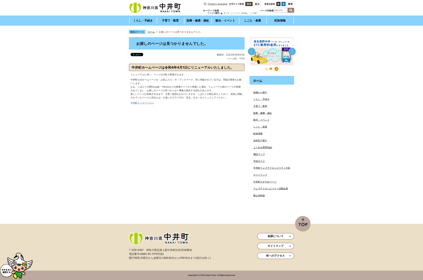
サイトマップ (260, 174)
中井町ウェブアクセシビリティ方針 (271, 167)
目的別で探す (260, 140)
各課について (276, 236)
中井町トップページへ (142, 102)
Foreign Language (217, 3)
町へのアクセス (275, 255)
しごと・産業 (252, 20)
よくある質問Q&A (262, 147)
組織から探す (260, 92)
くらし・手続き (143, 20)
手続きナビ (259, 161)
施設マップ (259, 154)
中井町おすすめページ (264, 181)
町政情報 (280, 20)
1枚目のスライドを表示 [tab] (266, 69)
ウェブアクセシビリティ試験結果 (270, 188)
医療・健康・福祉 (198, 20)
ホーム (151, 31)
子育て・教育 (170, 20)
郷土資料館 (259, 195)
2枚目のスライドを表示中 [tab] (270, 69)
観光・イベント (225, 20)
